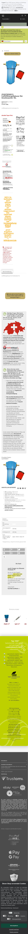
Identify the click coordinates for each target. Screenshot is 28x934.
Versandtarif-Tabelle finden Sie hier (7, 134)
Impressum (15, 908)
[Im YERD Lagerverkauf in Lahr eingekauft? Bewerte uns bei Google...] (17, 793)
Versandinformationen (14, 722)
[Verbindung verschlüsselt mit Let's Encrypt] (14, 878)
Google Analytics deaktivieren (7, 766)
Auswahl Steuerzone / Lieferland (6, 120)
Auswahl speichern (14, 929)
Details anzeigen (14, 932)
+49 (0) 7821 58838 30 (7, 5)
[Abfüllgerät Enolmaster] (14, 519)
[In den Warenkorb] (2, 59)
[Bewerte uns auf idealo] (22, 787)
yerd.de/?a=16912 (9, 510)
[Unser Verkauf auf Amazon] (15, 787)
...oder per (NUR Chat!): (8, 188)
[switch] (10, 913)
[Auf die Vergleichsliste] (23, 63)
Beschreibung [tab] (7, 272)
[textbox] (12, 41)
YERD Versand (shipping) (14, 708)
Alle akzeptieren (14, 925)
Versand (5, 130)
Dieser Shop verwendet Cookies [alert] (14, 884)
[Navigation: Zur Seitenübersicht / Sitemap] (3, 51)
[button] (22, 15)
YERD (10, 682)
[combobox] (12, 41)
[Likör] (14, 524)
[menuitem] (6, 19)
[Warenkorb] (25, 15)
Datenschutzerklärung (6, 908)
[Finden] (2, 27)
